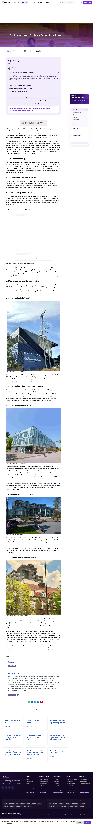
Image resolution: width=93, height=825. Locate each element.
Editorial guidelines (83, 781)
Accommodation (15, 2)
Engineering (51, 806)
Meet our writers (83, 814)
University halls (56, 781)
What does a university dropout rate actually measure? (21, 85)
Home (3, 767)
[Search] (74, 2)
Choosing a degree (77, 114)
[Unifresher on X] (12, 787)
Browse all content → (30, 792)
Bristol (28, 803)
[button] (29, 702)
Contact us (82, 788)
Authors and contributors (85, 783)
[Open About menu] (63, 2)
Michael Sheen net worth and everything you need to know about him (57, 722)
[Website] (18, 695)
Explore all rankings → (71, 792)
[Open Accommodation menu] (20, 2)
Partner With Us (87, 2)
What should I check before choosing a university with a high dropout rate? (25, 103)
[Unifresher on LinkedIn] (9, 787)
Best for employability (71, 788)
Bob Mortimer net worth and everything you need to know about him (35, 752)
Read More (9, 823)
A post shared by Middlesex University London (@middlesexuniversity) (31, 258)
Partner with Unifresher (84, 790)
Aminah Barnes (13, 673)
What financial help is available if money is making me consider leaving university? (27, 100)
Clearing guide (76, 119)
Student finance (76, 122)
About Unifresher (83, 779)
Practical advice (29, 785)
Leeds (17, 803)
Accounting (70, 806)
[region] (46, 822)
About (60, 2)
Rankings (48, 2)
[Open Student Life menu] (35, 2)
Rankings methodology (71, 790)
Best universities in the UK (45, 790)
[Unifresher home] (6, 777)
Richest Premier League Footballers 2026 (57, 751)
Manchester (11, 803)
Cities (54, 2)
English (76, 806)
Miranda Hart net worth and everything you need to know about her (57, 737)
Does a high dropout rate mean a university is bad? (20, 88)
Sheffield (39, 803)
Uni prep (28, 779)
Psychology (61, 803)
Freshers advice (43, 788)
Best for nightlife (70, 785)
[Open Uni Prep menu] (26, 2)
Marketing (82, 806)
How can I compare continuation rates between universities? (22, 94)
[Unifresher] (6, 2)
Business (67, 803)
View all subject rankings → (85, 800)
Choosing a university (77, 112)
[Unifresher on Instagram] (3, 787)
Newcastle (24, 806)
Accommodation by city (57, 790)
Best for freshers (70, 781)
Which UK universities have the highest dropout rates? (21, 72)
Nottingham (12, 806)
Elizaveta (11, 662)
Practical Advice (40, 2)
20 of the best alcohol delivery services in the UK (34, 737)
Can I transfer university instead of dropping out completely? (22, 97)
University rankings (30, 788)
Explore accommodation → (58, 792)
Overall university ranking (72, 779)
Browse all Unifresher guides (79, 143)
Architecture (63, 806)
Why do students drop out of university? (17, 91)
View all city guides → (40, 800)
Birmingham (22, 803)
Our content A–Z (83, 785)
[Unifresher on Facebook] (6, 787)
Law (50, 803)
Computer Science (74, 803)
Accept (87, 822)
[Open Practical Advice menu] (44, 2)
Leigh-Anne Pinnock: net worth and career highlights (13, 737)
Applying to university (77, 117)
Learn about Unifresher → (85, 792)
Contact (89, 814)
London (5, 803)
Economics (83, 803)
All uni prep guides (77, 124)
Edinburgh (34, 803)
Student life (28, 783)
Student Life (30, 2)
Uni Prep (23, 2)
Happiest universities (71, 783)
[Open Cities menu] (57, 2)
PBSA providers (56, 779)
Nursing (57, 806)
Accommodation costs (57, 785)
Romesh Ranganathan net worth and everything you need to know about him (13, 753)
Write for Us (79, 2)
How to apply (55, 788)
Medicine (55, 803)
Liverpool (6, 806)
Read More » (7, 726)
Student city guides (30, 790)
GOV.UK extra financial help (24, 110)
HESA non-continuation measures (24, 108)
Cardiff (29, 806)
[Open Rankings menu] (51, 2)
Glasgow (18, 806)
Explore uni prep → (43, 792)
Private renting (56, 783)
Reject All (80, 822)
